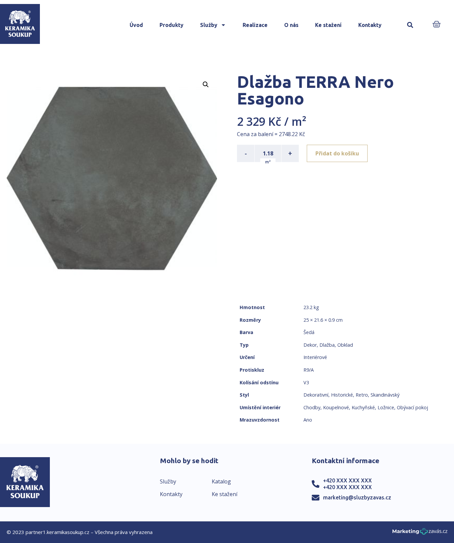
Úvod (136, 25)
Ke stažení (328, 25)
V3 (306, 382)
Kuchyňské (363, 407)
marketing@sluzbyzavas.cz (357, 497)
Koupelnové (336, 407)
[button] (410, 25)
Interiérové (315, 357)
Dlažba (327, 345)
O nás (291, 25)
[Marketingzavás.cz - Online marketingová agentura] (420, 533)
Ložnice (386, 407)
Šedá (308, 332)
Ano (307, 420)
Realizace (255, 25)
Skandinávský (385, 395)
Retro (362, 395)
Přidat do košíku (337, 153)
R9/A (308, 370)
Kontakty (370, 25)
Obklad (345, 345)
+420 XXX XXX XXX (347, 480)
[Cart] (436, 25)
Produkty (171, 25)
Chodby (311, 407)
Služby (208, 25)
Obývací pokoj (412, 407)
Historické (342, 395)
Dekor (310, 345)
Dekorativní (315, 395)
